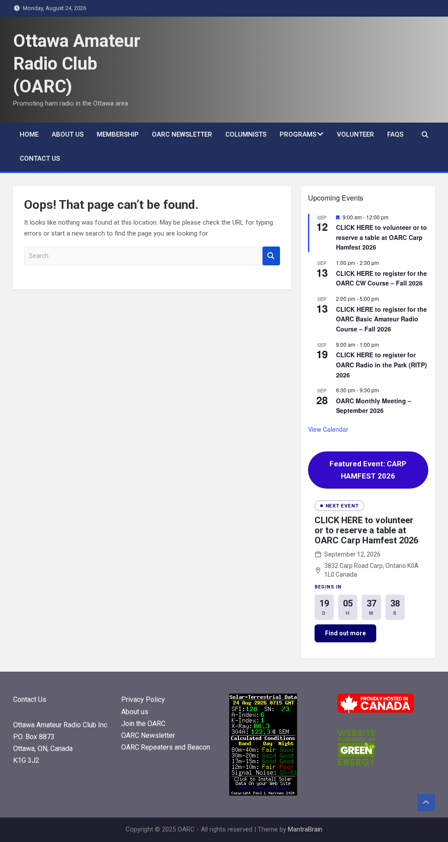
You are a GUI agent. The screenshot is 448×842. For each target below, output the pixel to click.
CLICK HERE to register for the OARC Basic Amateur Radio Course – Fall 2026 (381, 319)
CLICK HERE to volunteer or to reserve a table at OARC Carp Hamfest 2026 (381, 237)
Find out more (345, 633)
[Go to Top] (426, 802)
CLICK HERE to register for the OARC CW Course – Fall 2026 (381, 278)
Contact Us (40, 158)
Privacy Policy (143, 699)
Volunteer (355, 134)
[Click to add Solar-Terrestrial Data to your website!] (263, 699)
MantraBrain (305, 829)
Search (271, 256)
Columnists (245, 134)
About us (68, 134)
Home (29, 134)
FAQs (395, 134)
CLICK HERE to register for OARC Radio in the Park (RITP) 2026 (381, 364)
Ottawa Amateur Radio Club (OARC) (76, 64)
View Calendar (328, 429)
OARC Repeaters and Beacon (165, 747)
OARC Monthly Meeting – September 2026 (373, 405)
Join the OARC (144, 723)
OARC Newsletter (182, 134)
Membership (118, 134)
